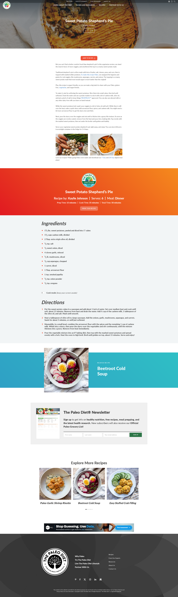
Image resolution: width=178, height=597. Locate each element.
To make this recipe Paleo (89, 75)
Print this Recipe (89, 208)
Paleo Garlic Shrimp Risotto (55, 503)
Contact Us (112, 569)
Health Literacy (81, 1)
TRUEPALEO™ (86, 98)
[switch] (43, 293)
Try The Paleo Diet (83, 560)
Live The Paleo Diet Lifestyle (87, 563)
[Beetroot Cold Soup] (71, 370)
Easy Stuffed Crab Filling (122, 503)
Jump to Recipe (88, 58)
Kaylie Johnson (89, 25)
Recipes (102, 5)
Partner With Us (116, 5)
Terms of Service (118, 590)
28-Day (111, 158)
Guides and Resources (85, 5)
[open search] (174, 1)
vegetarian (62, 87)
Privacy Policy (60, 591)
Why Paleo (79, 556)
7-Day (104, 158)
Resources (112, 562)
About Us (107, 1)
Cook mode (61, 293)
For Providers (95, 1)
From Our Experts (114, 558)
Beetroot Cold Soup (111, 371)
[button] (136, 490)
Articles (69, 1)
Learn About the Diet (62, 5)
